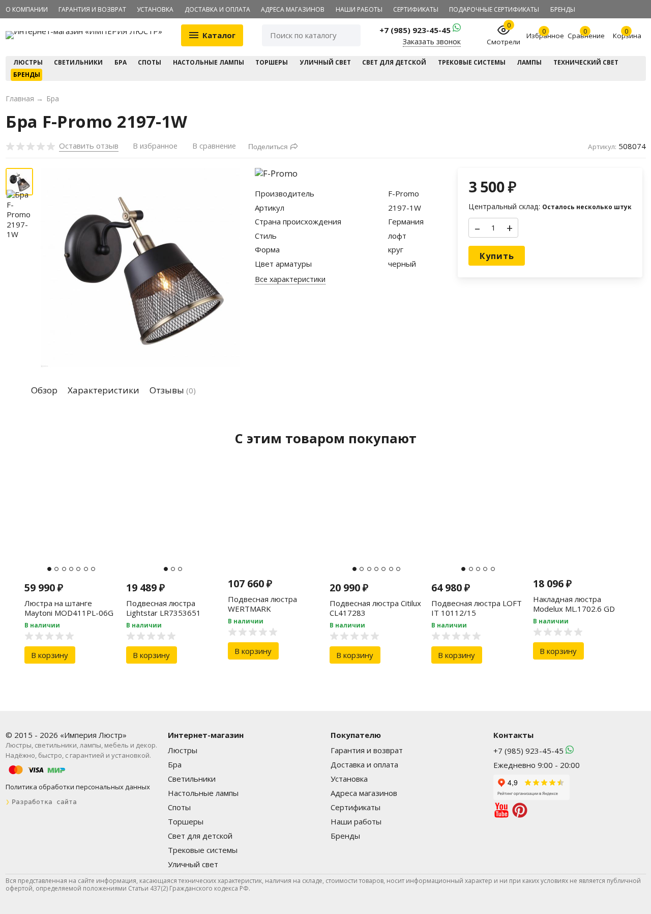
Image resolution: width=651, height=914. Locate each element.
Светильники (78, 62)
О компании (27, 9)
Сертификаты (415, 9)
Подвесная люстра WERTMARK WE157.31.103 (262, 609)
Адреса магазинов (292, 9)
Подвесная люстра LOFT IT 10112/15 (476, 608)
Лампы (529, 62)
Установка (155, 9)
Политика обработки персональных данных (78, 786)
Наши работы (359, 9)
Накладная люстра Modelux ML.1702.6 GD (574, 604)
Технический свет (585, 62)
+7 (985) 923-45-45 (416, 30)
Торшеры (271, 62)
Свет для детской (394, 62)
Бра (120, 62)
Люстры (28, 62)
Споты (149, 62)
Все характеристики (290, 279)
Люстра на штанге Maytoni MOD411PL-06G (68, 608)
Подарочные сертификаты (494, 9)
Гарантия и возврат (92, 9)
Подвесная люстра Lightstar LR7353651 (163, 608)
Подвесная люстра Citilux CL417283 (375, 608)
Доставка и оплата (217, 9)
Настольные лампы (208, 62)
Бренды (562, 9)
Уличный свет (325, 62)
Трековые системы (472, 62)
